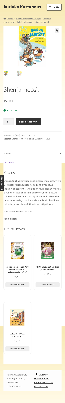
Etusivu (10, 18)
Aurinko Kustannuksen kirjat (28, 18)
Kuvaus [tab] (7, 153)
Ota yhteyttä (1, 183)
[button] (57, 30)
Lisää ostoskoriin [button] (17, 284)
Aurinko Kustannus (22, 7)
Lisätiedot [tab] (8, 162)
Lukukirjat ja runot (25, 22)
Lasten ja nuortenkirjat (23, 138)
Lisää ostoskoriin (28, 121)
